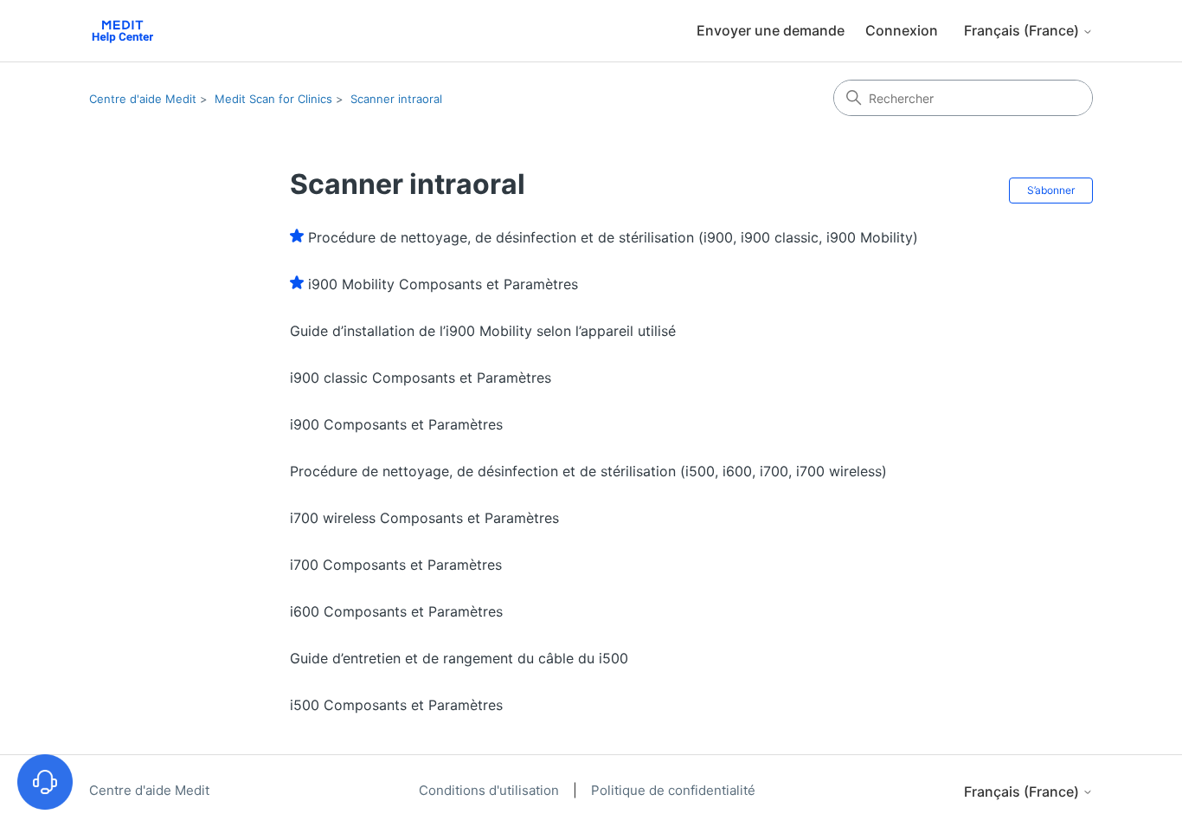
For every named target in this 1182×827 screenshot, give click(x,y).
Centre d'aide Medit (142, 99)
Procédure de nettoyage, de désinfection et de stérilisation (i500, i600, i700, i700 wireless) (588, 471)
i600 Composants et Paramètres (396, 611)
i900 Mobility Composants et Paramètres (443, 284)
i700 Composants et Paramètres (396, 564)
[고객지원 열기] (45, 782)
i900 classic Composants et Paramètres (420, 377)
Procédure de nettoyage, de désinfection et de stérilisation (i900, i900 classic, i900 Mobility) (613, 237)
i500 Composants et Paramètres (396, 705)
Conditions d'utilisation (490, 790)
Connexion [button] (901, 30)
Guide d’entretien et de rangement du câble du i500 (459, 658)
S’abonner (1051, 190)
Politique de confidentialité (673, 790)
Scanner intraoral (396, 99)
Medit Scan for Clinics (273, 99)
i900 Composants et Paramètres (396, 424)
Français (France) (1023, 30)
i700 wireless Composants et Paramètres (424, 518)
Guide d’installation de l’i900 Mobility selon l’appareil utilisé (483, 330)
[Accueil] (122, 31)
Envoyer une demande (771, 30)
